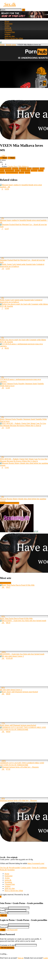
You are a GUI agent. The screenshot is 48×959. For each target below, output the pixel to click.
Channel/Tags (10, 32)
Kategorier (8, 24)
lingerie (35, 171)
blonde (15, 169)
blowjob (23, 169)
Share (12, 158)
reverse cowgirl (12, 173)
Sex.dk (9, 4)
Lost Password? (12, 930)
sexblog (7, 34)
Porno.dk (3, 870)
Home (7, 21)
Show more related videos (9, 503)
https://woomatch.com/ (36, 863)
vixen (28, 173)
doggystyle (10, 171)
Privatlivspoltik (14, 868)
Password (3, 913)
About (4, 158)
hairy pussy (26, 171)
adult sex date (10, 36)
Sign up (3, 915)
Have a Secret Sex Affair (14, 38)
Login (3, 930)
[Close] (0, 899)
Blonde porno (11, 45)
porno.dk (8, 28)
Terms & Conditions (39, 868)
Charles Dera (12, 166)
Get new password (7, 948)
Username (3, 908)
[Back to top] (0, 897)
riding (22, 173)
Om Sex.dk (4, 868)
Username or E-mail (7, 945)
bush (30, 169)
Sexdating (8, 30)
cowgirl (36, 169)
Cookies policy (25, 868)
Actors (7, 26)
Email (2, 910)
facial (18, 171)
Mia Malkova (24, 166)
